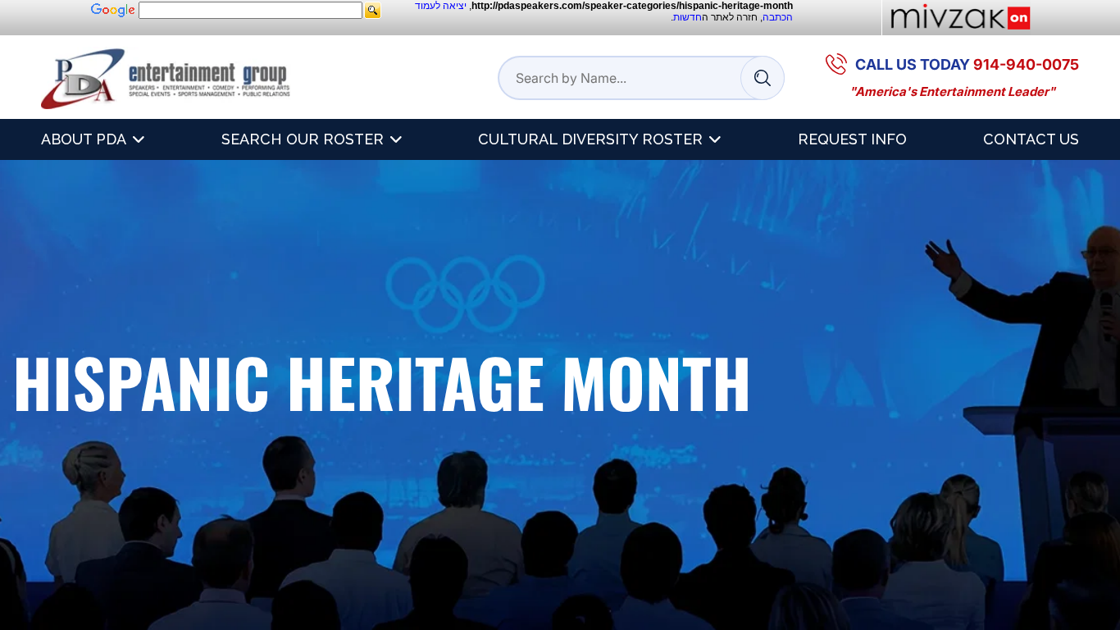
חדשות (687, 17)
